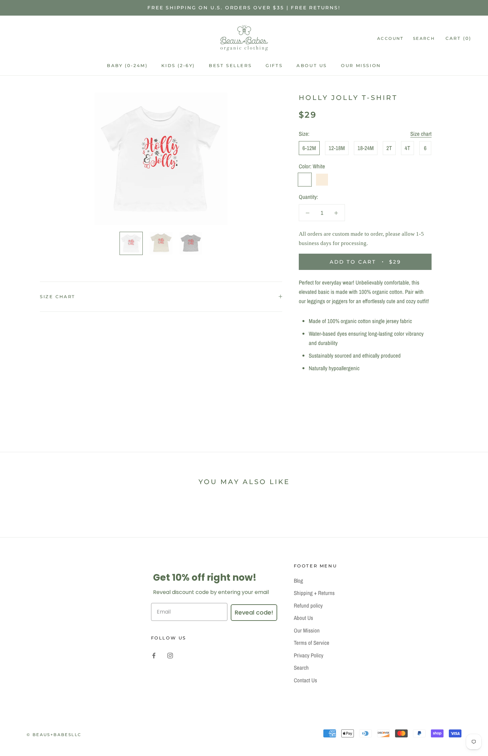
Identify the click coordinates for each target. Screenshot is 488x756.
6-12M (309, 148)
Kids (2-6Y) (178, 65)
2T (389, 148)
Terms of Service (311, 642)
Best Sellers (230, 65)
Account (390, 38)
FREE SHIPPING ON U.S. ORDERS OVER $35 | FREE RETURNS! (243, 8)
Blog (298, 580)
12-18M (337, 148)
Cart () (458, 38)
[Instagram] (170, 655)
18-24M (366, 148)
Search (424, 38)
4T (407, 148)
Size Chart (57, 296)
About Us (311, 65)
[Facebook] (154, 655)
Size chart (421, 133)
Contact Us (305, 680)
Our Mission (361, 65)
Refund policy (308, 605)
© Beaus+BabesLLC (54, 734)
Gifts (274, 65)
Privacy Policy (308, 655)
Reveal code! (254, 612)
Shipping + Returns (314, 593)
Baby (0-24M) (127, 65)
